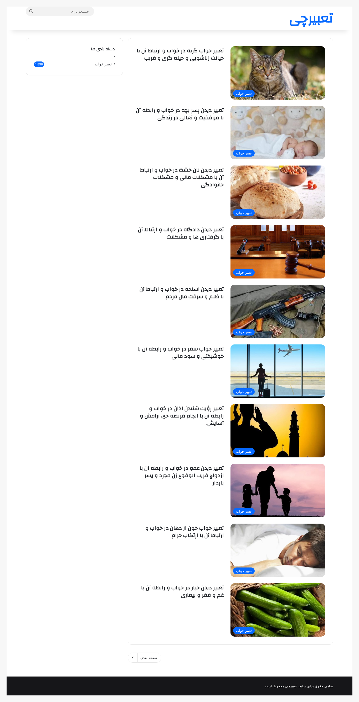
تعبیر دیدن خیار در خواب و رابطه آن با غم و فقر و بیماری (182, 591)
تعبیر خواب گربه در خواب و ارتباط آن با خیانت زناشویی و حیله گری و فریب (180, 54)
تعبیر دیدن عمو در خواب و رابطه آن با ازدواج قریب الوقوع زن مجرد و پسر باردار (182, 475)
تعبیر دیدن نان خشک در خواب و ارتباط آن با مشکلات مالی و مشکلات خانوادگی (182, 177)
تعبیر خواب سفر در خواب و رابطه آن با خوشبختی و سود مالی (180, 352)
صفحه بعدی (148, 657)
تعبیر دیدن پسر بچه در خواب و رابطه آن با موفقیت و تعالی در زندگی (180, 113)
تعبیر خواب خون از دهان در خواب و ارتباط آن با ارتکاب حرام (184, 531)
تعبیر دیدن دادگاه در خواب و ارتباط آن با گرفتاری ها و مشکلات (181, 233)
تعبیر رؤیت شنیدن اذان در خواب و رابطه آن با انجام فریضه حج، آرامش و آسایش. (182, 416)
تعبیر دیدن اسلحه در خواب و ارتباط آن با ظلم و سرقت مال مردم (182, 292)
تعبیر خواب (103, 64)
